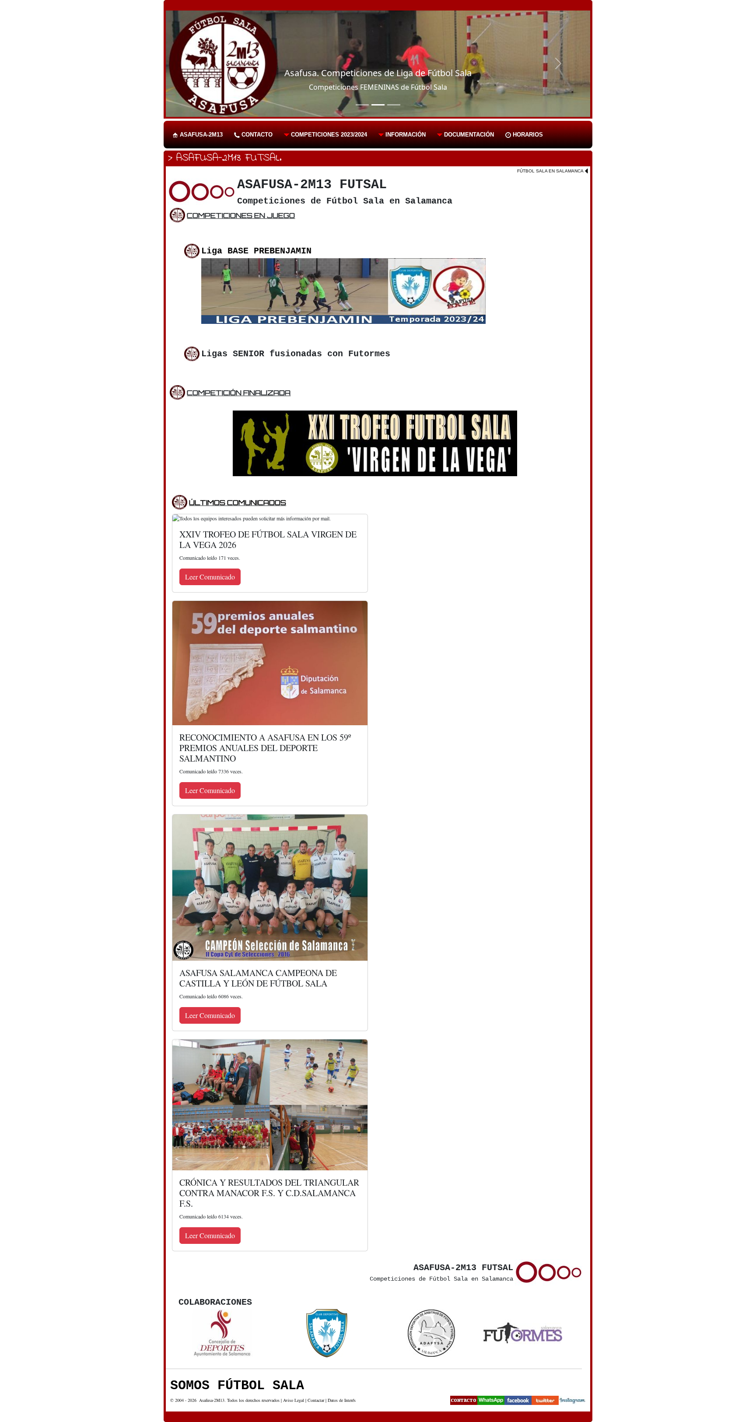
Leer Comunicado (210, 576)
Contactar (316, 1400)
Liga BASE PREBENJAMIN (256, 251)
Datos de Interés (342, 1400)
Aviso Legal (293, 1400)
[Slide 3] (393, 105)
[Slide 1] (362, 105)
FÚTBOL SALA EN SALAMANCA (550, 171)
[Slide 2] (378, 105)
